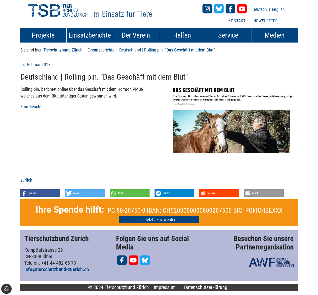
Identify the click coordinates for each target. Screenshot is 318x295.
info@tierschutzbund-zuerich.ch (56, 269)
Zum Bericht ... (33, 106)
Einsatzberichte (100, 49)
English (278, 9)
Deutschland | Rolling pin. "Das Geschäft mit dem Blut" (167, 49)
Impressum (165, 287)
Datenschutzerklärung (205, 287)
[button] (40, 193)
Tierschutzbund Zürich (62, 49)
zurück (26, 180)
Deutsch (260, 9)
